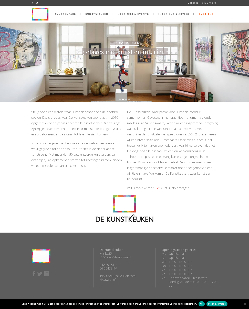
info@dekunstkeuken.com (118, 276)
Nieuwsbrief (108, 279)
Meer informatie (217, 303)
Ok (201, 303)
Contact (193, 2)
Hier (157, 188)
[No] (244, 304)
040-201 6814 (210, 3)
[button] (3, 51)
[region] (124, 51)
